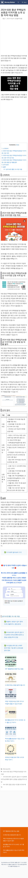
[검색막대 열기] (18, 2)
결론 (4, 167)
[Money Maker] (2, 2)
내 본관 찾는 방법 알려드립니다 (15, 685)
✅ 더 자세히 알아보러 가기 (13, 552)
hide (17, 145)
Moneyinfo (6, 769)
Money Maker (9, 2)
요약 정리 (5, 165)
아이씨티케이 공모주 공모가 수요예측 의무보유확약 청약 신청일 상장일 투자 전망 (14, 634)
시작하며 (5, 148)
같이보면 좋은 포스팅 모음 (13, 169)
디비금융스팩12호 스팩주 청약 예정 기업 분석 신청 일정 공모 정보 (13, 648)
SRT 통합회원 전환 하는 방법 (14, 669)
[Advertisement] (14, 37)
